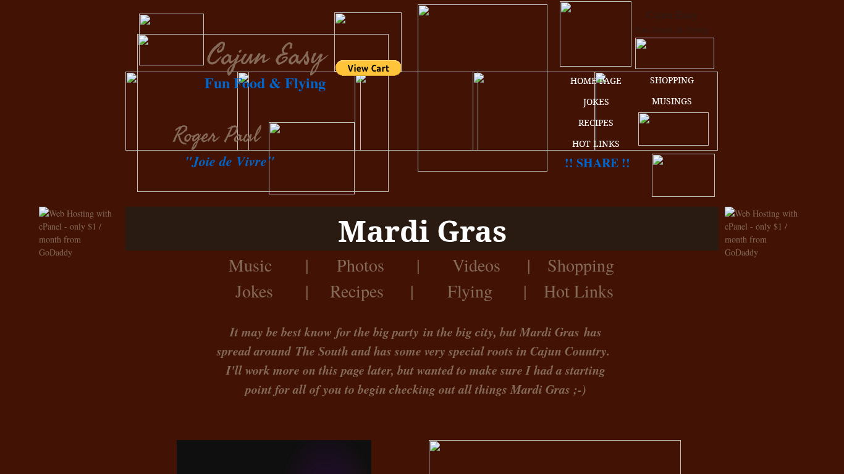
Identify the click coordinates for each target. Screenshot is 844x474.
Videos (476, 264)
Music (250, 264)
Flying (469, 290)
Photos (360, 264)
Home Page (596, 80)
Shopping (672, 80)
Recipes (357, 290)
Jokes (257, 290)
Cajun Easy (265, 56)
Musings (672, 101)
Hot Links (579, 290)
